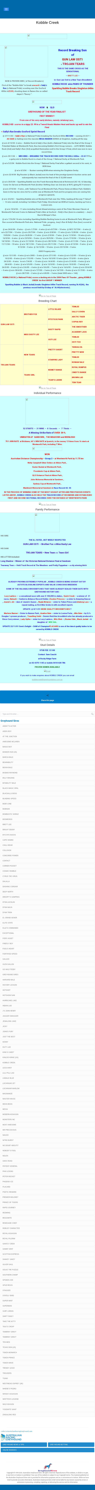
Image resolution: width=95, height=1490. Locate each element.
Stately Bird (8, 1295)
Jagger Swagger (10, 1016)
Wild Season (8, 1404)
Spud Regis (8, 1285)
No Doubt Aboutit (10, 1145)
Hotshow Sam (9, 995)
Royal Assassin (10, 1233)
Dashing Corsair (10, 887)
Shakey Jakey (9, 1259)
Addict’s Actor (9, 726)
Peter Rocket (9, 1176)
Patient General (10, 1166)
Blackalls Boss (10, 793)
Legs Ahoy (7, 1068)
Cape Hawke (8, 840)
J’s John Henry (9, 1011)
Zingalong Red (9, 1415)
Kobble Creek (9, 1063)
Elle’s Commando (10, 928)
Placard (6, 1187)
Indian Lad (7, 1006)
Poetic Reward (9, 1192)
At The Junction (10, 736)
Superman (7, 1306)
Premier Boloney (10, 1197)
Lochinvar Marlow (11, 1088)
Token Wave (8, 1363)
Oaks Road (7, 1161)
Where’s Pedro (9, 1389)
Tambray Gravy (9, 1332)
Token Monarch (10, 1352)
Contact (6, 861)
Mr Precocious (9, 1130)
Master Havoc (9, 1099)
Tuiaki (5, 1378)
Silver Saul (8, 1264)
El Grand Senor (10, 918)
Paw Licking (8, 1171)
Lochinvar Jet (9, 1083)
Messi (5, 1109)
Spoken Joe (8, 1280)
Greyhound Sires (10, 975)
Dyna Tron (7, 912)
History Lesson (10, 985)
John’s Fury (8, 1031)
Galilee (6, 959)
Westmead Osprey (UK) (13, 1383)
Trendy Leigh (8, 1368)
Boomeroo (7, 819)
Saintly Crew (9, 1244)
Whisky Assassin (10, 1394)
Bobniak (6, 809)
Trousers (7, 1373)
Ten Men (6, 1342)
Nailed (5, 1135)
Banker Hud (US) (10, 752)
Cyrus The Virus (10, 876)
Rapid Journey (9, 1207)
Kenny (5, 1042)
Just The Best (9, 1037)
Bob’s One (7, 804)
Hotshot (6, 990)
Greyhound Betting (59, 1445)
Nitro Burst (8, 1140)
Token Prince (9, 1358)
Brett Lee (7, 824)
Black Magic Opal (10, 788)
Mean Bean (7, 1104)
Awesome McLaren (11, 742)
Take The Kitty (9, 1321)
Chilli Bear (7, 845)
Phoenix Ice (8, 1182)
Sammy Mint (8, 1249)
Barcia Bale (8, 757)
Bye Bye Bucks (9, 835)
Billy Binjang (8, 778)
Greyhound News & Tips (13, 1445)
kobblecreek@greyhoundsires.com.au (47, 680)
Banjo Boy (7, 747)
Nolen (5, 1156)
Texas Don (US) (9, 1347)
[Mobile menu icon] (6, 9)
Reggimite (7, 1218)
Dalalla (6, 881)
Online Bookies (10, 1450)
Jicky (5, 1026)
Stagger (6, 1290)
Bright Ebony (9, 830)
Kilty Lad (7, 1047)
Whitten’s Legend (10, 1399)
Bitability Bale (9, 783)
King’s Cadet (8, 1052)
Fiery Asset (8, 938)
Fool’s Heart (8, 949)
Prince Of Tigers (10, 1202)
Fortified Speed (10, 954)
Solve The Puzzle (10, 1270)
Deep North (8, 892)
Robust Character (11, 1228)
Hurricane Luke (10, 1000)
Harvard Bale (9, 980)
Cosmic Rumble (9, 871)
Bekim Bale (7, 767)
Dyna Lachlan (9, 902)
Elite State (8, 923)
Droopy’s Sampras (11, 897)
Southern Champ (10, 1275)
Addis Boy (7, 731)
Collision (7, 850)
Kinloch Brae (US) (10, 1057)
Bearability (8, 762)
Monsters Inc (9, 1119)
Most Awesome (9, 1125)
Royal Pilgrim (9, 1239)
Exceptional (8, 933)
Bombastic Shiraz (11, 814)
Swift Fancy (8, 1316)
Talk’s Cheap (8, 1327)
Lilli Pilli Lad (8, 1073)
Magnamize (7, 1094)
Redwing (6, 1213)
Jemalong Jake (9, 1021)
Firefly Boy (8, 943)
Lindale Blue (8, 1078)
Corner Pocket (10, 866)
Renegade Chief (10, 1223)
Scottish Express (11, 1254)
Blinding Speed (9, 799)
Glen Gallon (8, 964)
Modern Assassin (10, 1114)
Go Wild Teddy (9, 969)
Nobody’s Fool (9, 1151)
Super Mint (8, 1301)
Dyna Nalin (7, 907)
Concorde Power (10, 855)
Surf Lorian (8, 1311)
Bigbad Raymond (10, 773)
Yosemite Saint (9, 1409)
